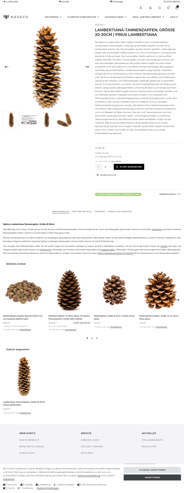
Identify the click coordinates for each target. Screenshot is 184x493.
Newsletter (149, 446)
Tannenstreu (157, 229)
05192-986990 (173, 2)
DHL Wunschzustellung (94, 484)
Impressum (9, 479)
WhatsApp (117, 2)
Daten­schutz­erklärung (89, 475)
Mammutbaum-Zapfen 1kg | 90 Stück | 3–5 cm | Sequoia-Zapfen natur (22, 317)
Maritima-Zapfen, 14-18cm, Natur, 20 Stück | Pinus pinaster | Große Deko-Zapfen (69, 317)
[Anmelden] (141, 8)
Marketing (45, 484)
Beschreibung (60, 211)
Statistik (29, 484)
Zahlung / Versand (92, 446)
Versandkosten (116, 161)
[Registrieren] (150, 8)
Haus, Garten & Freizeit (147, 17)
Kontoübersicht (29, 440)
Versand (100, 211)
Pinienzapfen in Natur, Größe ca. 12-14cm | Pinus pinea (159, 317)
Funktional (27, 488)
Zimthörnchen (45, 250)
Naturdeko (52, 17)
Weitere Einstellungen (48, 488)
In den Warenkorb (131, 167)
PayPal (11, 488)
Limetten (163, 246)
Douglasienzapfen (107, 250)
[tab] (61, 211)
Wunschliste (108, 175)
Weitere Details (82, 211)
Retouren (87, 453)
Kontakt (65, 2)
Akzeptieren (152, 477)
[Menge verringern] (110, 167)
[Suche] (159, 8)
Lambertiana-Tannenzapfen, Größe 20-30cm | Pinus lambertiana (24, 403)
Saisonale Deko (114, 17)
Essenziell (12, 484)
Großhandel (11, 2)
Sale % (174, 17)
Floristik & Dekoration (82, 17)
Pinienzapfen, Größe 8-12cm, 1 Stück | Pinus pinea (114, 317)
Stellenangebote (152, 440)
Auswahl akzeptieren (152, 470)
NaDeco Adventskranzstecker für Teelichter (116, 253)
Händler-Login (90, 440)
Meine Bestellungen (31, 446)
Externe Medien (66, 484)
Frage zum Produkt (120, 211)
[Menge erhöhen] (105, 167)
